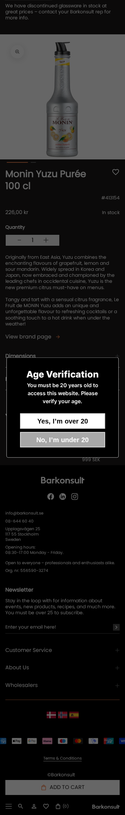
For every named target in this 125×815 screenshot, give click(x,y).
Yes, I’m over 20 (62, 421)
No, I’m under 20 (62, 440)
